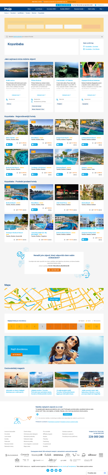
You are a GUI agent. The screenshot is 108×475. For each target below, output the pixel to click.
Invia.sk (60, 466)
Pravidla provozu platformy (69, 436)
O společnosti (47, 444)
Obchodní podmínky (29, 436)
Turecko (28, 13)
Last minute (7, 436)
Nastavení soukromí (67, 434)
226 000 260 (96, 436)
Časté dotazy (27, 431)
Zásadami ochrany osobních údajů (69, 421)
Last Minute (21, 13)
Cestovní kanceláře (9, 431)
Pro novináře (46, 431)
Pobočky (45, 439)
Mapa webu (27, 446)
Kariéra (45, 436)
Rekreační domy (8, 446)
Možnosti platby (28, 441)
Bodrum (34, 13)
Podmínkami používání (54, 421)
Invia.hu (65, 466)
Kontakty (45, 446)
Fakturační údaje (28, 439)
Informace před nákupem (31, 434)
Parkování (7, 441)
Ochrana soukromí (67, 431)
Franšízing (46, 441)
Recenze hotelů (8, 444)
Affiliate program (47, 434)
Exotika (6, 439)
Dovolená (13, 13)
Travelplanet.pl (72, 466)
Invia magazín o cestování (31, 444)
